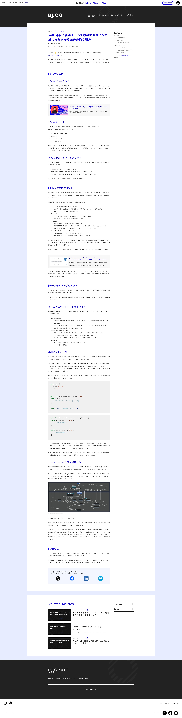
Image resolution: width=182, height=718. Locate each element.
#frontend (54, 46)
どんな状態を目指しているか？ (123, 42)
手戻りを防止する (120, 52)
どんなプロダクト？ (120, 37)
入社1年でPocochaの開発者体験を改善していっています (91, 642)
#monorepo (65, 46)
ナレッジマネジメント (119, 45)
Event (15, 2)
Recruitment (168, 2)
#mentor (89, 632)
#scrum (60, 46)
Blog (26, 2)
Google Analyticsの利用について (168, 703)
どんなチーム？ (119, 40)
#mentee (95, 632)
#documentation (73, 46)
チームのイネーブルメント (120, 48)
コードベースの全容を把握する (123, 55)
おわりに (116, 57)
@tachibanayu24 (53, 55)
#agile (85, 646)
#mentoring (76, 632)
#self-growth (102, 632)
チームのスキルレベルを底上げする (124, 50)
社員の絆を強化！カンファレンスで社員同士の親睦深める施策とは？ (91, 613)
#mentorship (83, 632)
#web (49, 46)
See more (91, 689)
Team (10, 2)
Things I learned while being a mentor (88, 628)
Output (20, 2)
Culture (4, 2)
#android (81, 646)
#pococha (75, 646)
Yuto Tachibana (55, 43)
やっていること (117, 35)
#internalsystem (77, 618)
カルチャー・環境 (59, 31)
